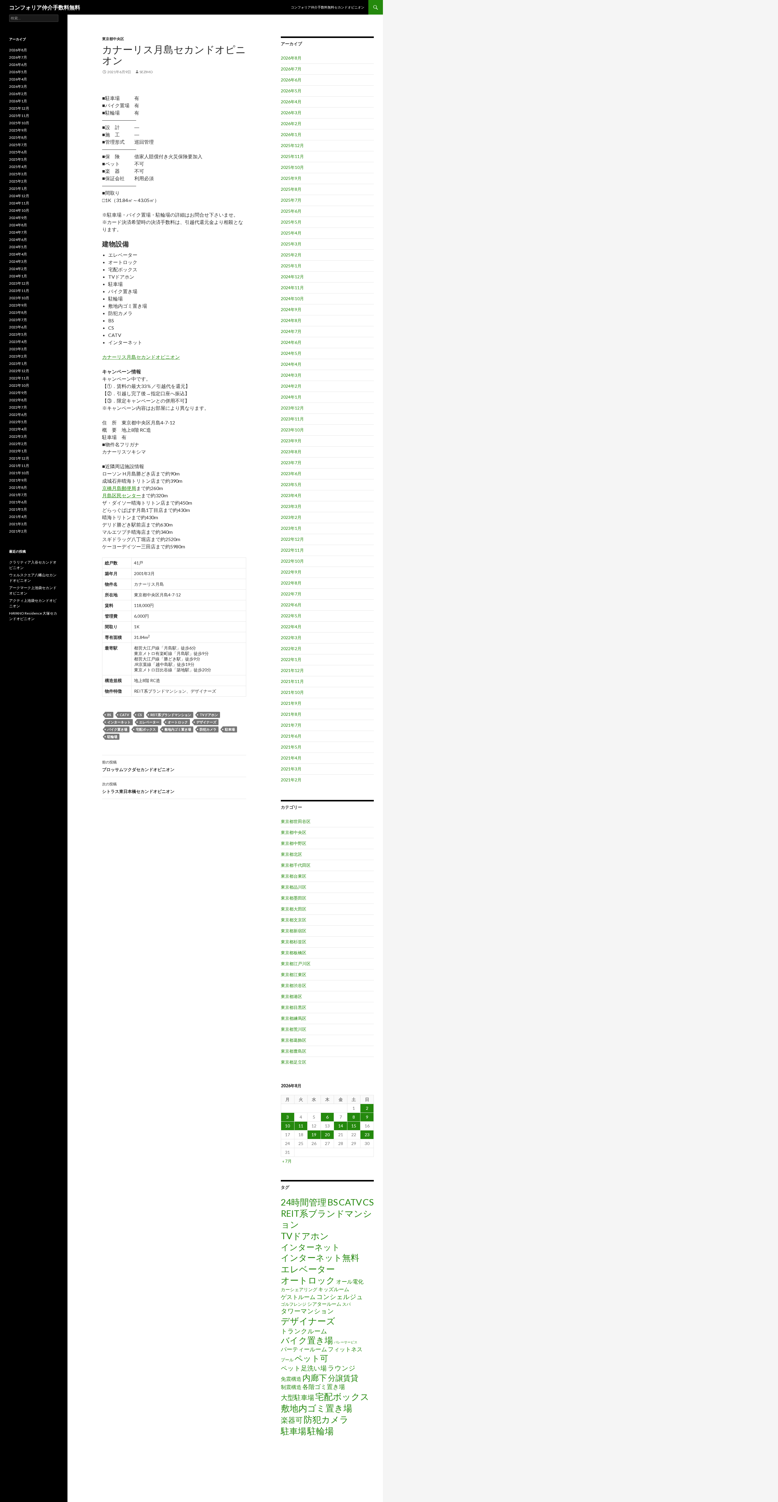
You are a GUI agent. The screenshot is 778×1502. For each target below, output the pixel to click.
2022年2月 (291, 648)
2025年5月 (291, 222)
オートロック (178, 722)
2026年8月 (291, 57)
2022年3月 (291, 637)
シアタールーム (324, 1304)
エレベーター (149, 722)
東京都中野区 (293, 843)
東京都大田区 (293, 908)
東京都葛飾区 (293, 1040)
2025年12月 (292, 145)
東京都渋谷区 (293, 985)
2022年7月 (291, 593)
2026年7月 (291, 68)
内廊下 (314, 1378)
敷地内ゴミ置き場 (177, 729)
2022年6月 (291, 604)
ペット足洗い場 (304, 1368)
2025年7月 (291, 200)
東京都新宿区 (293, 930)
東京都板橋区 (293, 952)
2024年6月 (291, 342)
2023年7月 (291, 462)
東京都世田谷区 (296, 821)
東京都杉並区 (293, 941)
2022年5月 (291, 615)
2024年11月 (292, 287)
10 (287, 1125)
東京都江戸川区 (296, 963)
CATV (124, 715)
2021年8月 (291, 714)
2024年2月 (291, 386)
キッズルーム (333, 1289)
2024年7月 (291, 331)
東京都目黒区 (293, 1007)
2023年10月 (292, 429)
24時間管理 (303, 1202)
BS (109, 715)
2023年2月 (291, 517)
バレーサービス (345, 1342)
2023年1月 (291, 528)
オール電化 (349, 1281)
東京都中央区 (113, 38)
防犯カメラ (208, 729)
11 (300, 1125)
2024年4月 (291, 364)
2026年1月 (291, 134)
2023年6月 (291, 473)
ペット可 (311, 1358)
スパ (346, 1304)
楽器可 (292, 1419)
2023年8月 (291, 451)
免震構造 (291, 1379)
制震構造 (291, 1387)
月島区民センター (121, 495)
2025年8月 (291, 189)
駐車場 (230, 729)
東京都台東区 (293, 876)
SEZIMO (146, 72)
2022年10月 (292, 561)
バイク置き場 (117, 729)
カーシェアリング (299, 1289)
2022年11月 (292, 550)
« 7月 (287, 1161)
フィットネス (345, 1349)
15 (353, 1125)
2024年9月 (291, 309)
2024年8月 (291, 320)
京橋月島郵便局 (119, 488)
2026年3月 (291, 112)
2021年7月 (291, 725)
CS (140, 715)
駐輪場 (112, 737)
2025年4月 (291, 232)
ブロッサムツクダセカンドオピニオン (138, 766)
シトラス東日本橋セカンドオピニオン (138, 788)
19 (314, 1134)
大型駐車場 (297, 1397)
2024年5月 (291, 353)
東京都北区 (291, 854)
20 (327, 1134)
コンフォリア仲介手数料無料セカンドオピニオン (327, 7)
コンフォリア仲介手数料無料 (44, 7)
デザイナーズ (206, 722)
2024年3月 (291, 375)
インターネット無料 (320, 1258)
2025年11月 (292, 156)
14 (340, 1125)
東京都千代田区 (296, 865)
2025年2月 (291, 254)
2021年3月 (291, 768)
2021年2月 (291, 779)
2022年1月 (291, 659)
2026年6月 (291, 79)
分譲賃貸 (343, 1377)
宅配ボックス (146, 729)
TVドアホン (209, 715)
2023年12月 (292, 407)
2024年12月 (292, 276)
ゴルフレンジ (293, 1304)
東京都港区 (291, 996)
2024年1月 (291, 397)
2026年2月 (291, 123)
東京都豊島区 (293, 1051)
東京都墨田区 (293, 897)
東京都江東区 (293, 974)
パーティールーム (304, 1349)
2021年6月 (291, 736)
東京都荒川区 (293, 1029)
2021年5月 (291, 746)
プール (287, 1359)
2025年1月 (291, 265)
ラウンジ (342, 1368)
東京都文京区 (293, 919)
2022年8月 (291, 582)
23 (367, 1134)
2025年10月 (292, 167)
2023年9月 (291, 440)
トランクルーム (304, 1331)
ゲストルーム (298, 1296)
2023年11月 (292, 418)
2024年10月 (292, 298)
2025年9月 (291, 178)
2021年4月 (291, 757)
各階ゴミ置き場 (323, 1386)
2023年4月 (291, 495)
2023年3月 (291, 506)
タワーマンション (307, 1311)
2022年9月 (291, 571)
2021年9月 (291, 703)
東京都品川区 (293, 887)
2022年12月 (292, 539)
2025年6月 (291, 211)
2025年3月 (291, 243)
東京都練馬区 (293, 1018)
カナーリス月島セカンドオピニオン (141, 357)
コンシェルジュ (339, 1297)
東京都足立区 (293, 1062)
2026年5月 (291, 90)
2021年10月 (292, 692)
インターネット (119, 722)
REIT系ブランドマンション (170, 715)
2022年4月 (291, 626)
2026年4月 (291, 101)
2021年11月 (292, 681)
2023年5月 (291, 484)
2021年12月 (292, 670)
